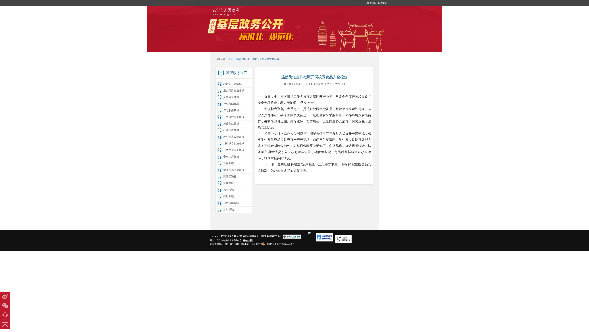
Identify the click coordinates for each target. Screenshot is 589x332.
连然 (254, 59)
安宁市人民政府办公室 (231, 236)
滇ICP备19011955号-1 (271, 236)
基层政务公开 (242, 59)
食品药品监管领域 (269, 59)
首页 (230, 59)
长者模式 (382, 3)
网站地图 (248, 240)
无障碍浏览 (370, 3)
